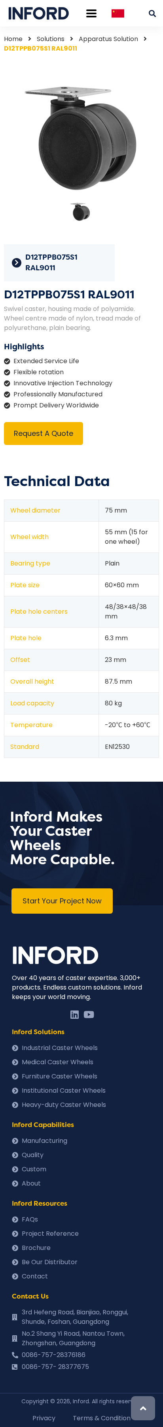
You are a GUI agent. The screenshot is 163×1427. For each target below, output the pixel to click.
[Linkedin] (74, 1014)
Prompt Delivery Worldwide (56, 405)
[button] (62, 901)
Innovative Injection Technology (62, 383)
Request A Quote (43, 433)
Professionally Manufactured (57, 394)
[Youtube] (88, 1014)
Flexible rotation (38, 372)
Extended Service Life (46, 361)
